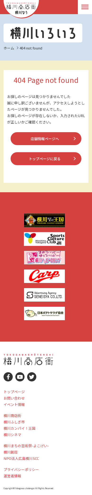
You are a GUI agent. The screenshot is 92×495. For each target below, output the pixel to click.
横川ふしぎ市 (14, 421)
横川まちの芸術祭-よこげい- (26, 445)
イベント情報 (14, 404)
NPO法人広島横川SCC (21, 458)
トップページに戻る (45, 158)
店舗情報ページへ (45, 138)
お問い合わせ (14, 398)
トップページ (14, 391)
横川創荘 (11, 452)
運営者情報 (12, 475)
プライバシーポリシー (21, 469)
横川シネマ (12, 434)
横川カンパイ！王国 (19, 428)
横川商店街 (12, 415)
